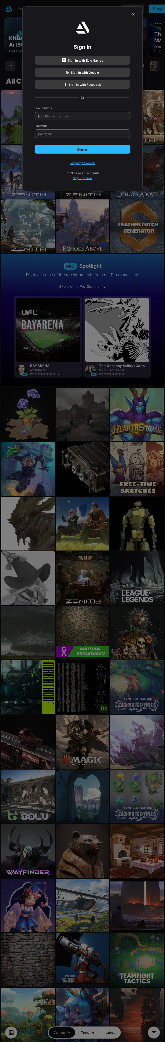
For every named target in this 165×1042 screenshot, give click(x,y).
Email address (43, 108)
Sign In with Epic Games (85, 60)
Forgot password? (82, 163)
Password (41, 125)
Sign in (82, 149)
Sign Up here (82, 178)
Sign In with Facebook (85, 84)
